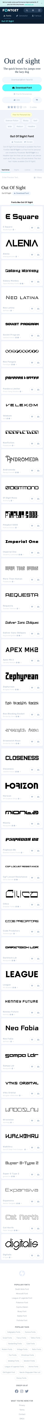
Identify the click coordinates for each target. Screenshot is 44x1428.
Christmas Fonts (27, 1355)
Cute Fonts (31, 1344)
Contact (22, 1414)
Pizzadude (17, 142)
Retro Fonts (36, 1349)
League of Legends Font (22, 1298)
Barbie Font (22, 1316)
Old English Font (9, 1372)
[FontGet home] (10, 10)
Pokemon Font (22, 1303)
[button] (33, 10)
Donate (29, 142)
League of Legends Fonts (14, 1367)
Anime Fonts (33, 1367)
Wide (10, 126)
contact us (29, 4)
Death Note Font (22, 1289)
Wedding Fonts (13, 1361)
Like (18, 100)
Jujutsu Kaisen (22, 1307)
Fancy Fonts (21, 1338)
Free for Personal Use (21, 115)
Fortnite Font (22, 1320)
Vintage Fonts (22, 1349)
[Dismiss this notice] (41, 3)
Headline (31, 126)
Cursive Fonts (30, 1332)
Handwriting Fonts (15, 1344)
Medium (20, 126)
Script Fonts (7, 1338)
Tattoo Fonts (35, 1338)
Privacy (22, 1405)
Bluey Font (22, 1311)
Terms (22, 1410)
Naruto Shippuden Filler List (30, 1372)
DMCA (22, 1419)
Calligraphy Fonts (13, 1332)
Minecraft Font (22, 1294)
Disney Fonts (21, 1378)
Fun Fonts (13, 1355)
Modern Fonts (7, 1349)
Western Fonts (29, 1361)
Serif (35, 121)
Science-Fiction (12, 121)
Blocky (26, 121)
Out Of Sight (15, 150)
